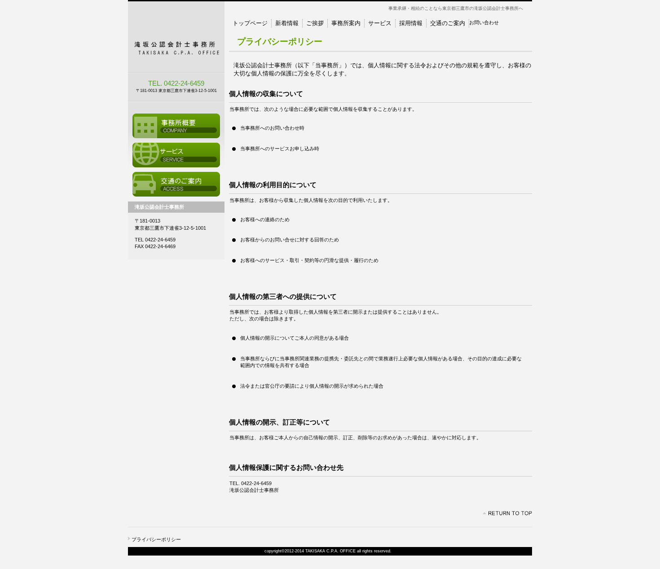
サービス (176, 155)
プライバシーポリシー (156, 539)
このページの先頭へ (507, 513)
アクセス (176, 184)
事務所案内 (176, 126)
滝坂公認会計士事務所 (176, 37)
